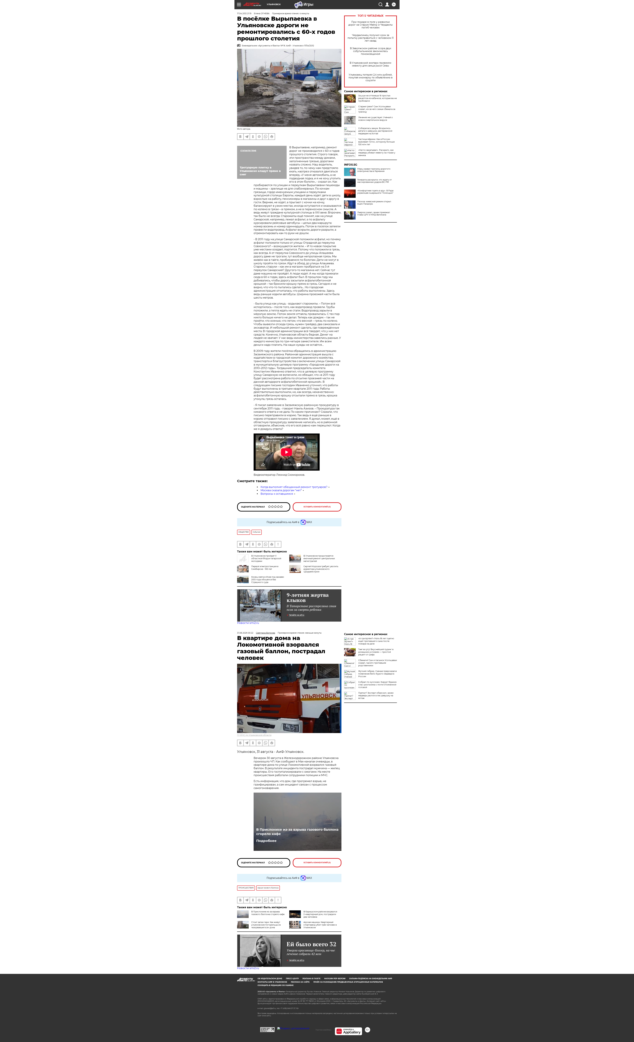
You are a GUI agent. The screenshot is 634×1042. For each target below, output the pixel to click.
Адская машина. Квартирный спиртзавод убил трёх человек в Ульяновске (320, 925)
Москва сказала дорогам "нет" (281, 490)
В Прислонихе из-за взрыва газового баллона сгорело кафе (297, 832)
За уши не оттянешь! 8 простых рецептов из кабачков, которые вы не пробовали (377, 98)
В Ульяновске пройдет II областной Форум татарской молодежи (266, 558)
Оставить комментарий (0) (317, 507)
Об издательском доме (270, 979)
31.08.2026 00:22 (245, 633)
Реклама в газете (311, 979)
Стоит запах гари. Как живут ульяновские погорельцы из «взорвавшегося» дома (266, 925)
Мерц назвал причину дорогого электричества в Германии (373, 170)
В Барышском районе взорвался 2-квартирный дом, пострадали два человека (320, 914)
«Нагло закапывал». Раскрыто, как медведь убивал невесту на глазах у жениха (376, 153)
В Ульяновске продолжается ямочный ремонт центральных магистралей (319, 558)
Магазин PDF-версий (334, 979)
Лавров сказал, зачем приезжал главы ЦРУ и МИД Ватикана (373, 213)
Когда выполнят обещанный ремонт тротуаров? (294, 487)
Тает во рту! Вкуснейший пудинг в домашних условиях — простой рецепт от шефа (375, 652)
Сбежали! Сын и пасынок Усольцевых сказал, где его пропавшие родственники (377, 663)
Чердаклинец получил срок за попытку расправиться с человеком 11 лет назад (371, 38)
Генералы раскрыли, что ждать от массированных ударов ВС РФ (374, 181)
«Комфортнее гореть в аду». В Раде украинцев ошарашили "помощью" (375, 192)
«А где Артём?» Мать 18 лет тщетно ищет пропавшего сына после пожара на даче (376, 641)
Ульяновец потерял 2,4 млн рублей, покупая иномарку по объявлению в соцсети (371, 77)
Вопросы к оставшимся (277, 493)
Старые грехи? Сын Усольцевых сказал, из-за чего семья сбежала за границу (376, 109)
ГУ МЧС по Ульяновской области (254, 735)
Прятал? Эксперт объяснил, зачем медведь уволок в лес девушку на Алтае (375, 695)
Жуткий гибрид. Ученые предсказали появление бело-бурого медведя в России (377, 674)
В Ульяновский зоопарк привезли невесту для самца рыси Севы (370, 64)
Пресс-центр (292, 979)
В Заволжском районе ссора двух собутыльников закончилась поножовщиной (370, 51)
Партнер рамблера (323, 1030)
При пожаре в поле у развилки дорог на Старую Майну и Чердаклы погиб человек (370, 25)
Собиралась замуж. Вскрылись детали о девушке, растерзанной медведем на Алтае (375, 131)
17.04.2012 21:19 (244, 13)
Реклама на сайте (300, 982)
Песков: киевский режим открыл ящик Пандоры (374, 202)
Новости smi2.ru (248, 623)
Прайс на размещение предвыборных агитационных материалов (348, 982)
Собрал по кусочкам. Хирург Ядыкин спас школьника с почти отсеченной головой (377, 685)
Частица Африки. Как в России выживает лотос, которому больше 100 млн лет (376, 142)
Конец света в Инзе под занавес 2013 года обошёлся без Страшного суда (267, 579)
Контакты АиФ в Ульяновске (272, 982)
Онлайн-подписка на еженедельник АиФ (370, 979)
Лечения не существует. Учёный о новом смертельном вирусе (375, 118)
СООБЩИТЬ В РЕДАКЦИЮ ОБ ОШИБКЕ (276, 985)
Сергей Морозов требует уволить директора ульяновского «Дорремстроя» (320, 569)
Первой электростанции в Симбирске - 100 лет (264, 567)
